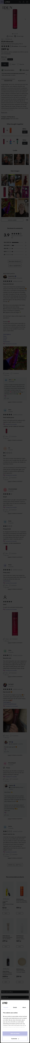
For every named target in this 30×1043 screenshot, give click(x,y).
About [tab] (24, 1007)
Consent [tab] (5, 1007)
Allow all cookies (15, 1033)
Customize (14, 1038)
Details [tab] (15, 1007)
